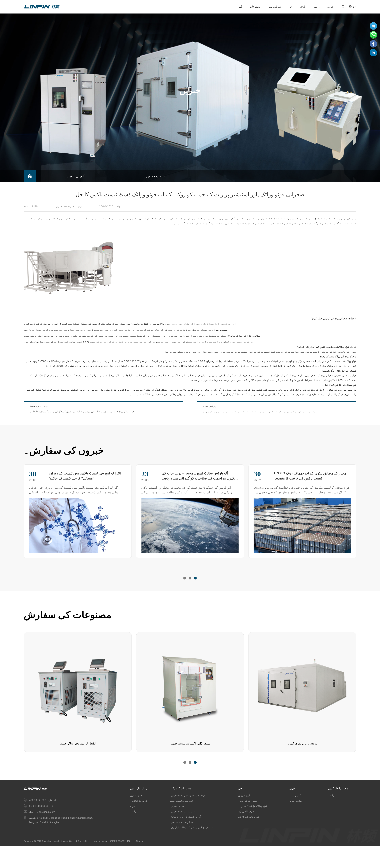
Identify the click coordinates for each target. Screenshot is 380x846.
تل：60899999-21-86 (41, 805)
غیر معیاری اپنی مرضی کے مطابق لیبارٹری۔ (192, 827)
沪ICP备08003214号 (120, 841)
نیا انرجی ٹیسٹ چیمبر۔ (181, 822)
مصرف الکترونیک (247, 811)
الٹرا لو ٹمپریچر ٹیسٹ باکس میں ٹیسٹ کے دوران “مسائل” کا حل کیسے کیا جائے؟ (309, 475)
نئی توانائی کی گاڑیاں (248, 816)
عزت (132, 806)
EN (354, 6)
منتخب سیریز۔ (177, 806)
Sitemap (140, 841)
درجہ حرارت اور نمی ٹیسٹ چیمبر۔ (187, 795)
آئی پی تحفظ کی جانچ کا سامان (185, 816)
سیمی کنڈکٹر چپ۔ (247, 800)
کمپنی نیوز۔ (75, 176)
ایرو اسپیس (244, 795)
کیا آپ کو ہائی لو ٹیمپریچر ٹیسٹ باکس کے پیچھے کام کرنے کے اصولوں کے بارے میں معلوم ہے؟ (260, 411)
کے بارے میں (136, 795)
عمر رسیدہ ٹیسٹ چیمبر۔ (182, 811)
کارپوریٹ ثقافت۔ (139, 800)
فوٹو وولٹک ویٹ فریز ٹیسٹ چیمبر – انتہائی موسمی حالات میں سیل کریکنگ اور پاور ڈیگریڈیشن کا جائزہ (82, 411)
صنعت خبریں (156, 176)
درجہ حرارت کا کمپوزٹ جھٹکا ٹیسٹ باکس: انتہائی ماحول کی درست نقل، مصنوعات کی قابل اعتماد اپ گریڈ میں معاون (200, 476)
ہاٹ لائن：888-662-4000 (43, 800)
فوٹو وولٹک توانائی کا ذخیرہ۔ (252, 806)
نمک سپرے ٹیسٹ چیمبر (181, 800)
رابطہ (133, 811)
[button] (184, 578)
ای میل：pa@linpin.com (42, 811)
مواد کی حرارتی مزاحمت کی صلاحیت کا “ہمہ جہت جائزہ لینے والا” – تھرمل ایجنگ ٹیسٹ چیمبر (87, 475)
